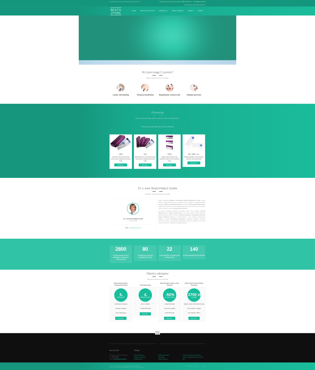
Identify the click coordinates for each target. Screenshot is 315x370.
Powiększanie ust (138, 359)
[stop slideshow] (161, 63)
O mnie (134, 10)
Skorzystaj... (121, 165)
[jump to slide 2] (157, 63)
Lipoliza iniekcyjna (163, 359)
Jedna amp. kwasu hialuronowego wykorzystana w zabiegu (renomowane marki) (121, 158)
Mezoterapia (161, 357)
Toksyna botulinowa (145, 95)
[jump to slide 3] (159, 63)
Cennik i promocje (177, 10)
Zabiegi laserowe (194, 95)
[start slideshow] (154, 63)
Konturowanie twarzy (163, 355)
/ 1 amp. (193, 154)
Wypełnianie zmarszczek (169, 95)
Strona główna (189, 366)
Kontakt (200, 10)
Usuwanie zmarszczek (139, 357)
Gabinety (191, 10)
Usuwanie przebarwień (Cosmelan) (192, 355)
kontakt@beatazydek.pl (199, 1)
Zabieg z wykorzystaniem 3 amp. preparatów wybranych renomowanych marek (169, 158)
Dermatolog (163, 10)
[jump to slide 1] (156, 63)
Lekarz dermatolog (121, 95)
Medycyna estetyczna (147, 10)
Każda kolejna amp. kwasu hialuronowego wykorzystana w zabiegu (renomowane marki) (145, 158)
